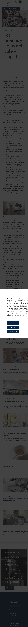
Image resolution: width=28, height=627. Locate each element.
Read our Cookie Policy (13, 317)
